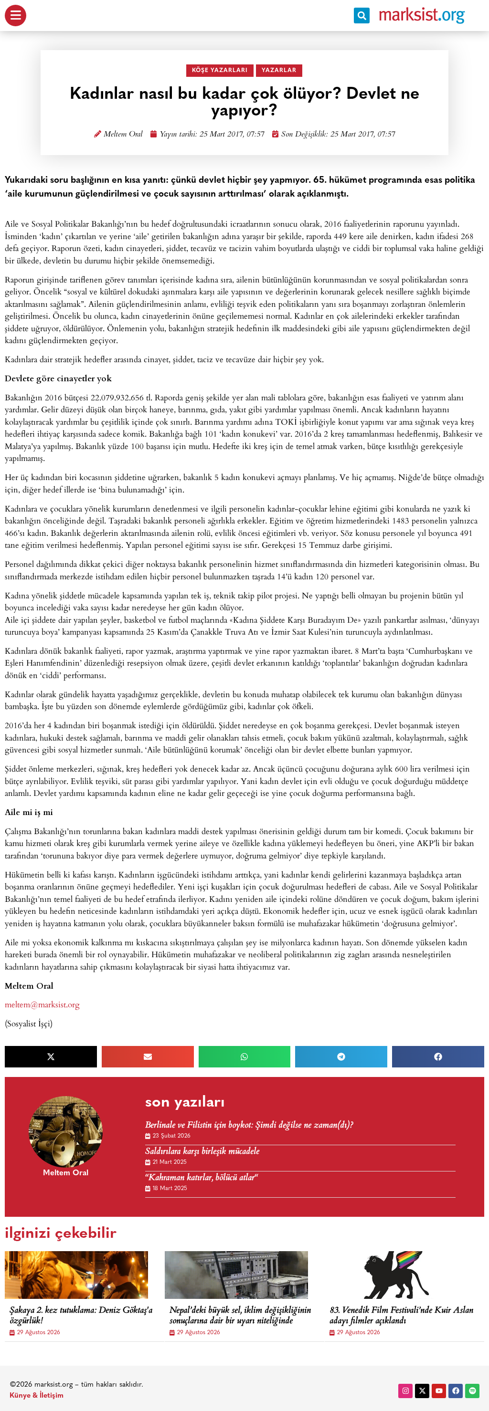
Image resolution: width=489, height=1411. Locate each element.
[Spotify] (472, 1391)
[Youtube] (439, 1391)
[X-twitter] (422, 1391)
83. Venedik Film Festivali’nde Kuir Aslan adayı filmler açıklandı (401, 1316)
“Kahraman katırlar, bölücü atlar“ (201, 1178)
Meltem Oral (123, 134)
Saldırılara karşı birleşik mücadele (202, 1152)
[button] (362, 15)
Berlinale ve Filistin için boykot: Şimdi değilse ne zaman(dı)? (249, 1125)
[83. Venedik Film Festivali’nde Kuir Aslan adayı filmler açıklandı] (396, 1275)
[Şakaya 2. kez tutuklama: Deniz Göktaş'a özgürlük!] (76, 1275)
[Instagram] (405, 1391)
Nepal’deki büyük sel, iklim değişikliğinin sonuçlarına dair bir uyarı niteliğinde (240, 1316)
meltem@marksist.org (42, 1004)
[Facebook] (455, 1391)
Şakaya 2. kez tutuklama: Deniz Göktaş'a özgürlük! (81, 1316)
